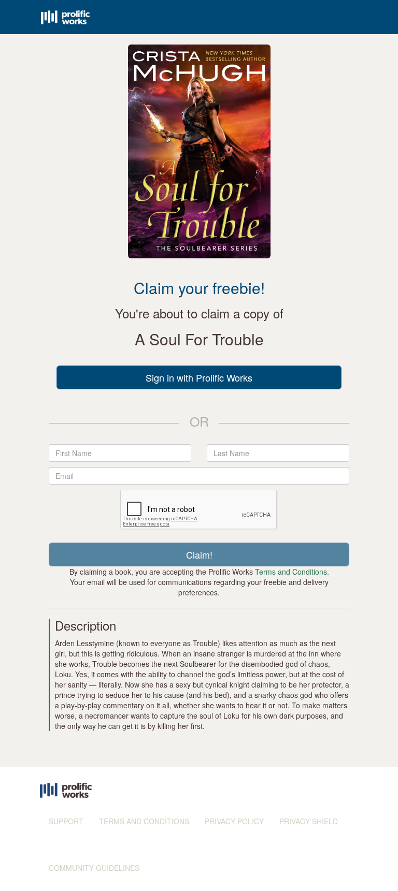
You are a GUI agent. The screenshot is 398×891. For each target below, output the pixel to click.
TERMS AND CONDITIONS (144, 821)
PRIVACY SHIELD (308, 821)
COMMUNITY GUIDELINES (94, 868)
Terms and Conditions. (292, 571)
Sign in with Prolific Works (199, 377)
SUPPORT (66, 821)
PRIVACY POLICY (234, 821)
